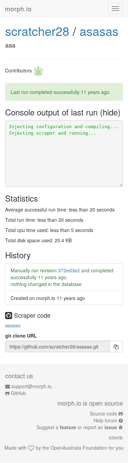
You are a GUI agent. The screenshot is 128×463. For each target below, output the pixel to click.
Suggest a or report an (77, 427)
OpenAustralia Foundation (79, 447)
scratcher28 (37, 30)
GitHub (18, 393)
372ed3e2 (69, 270)
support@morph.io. (32, 386)
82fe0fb (116, 437)
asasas (99, 30)
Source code (103, 413)
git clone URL (21, 335)
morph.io (18, 8)
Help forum (105, 420)
